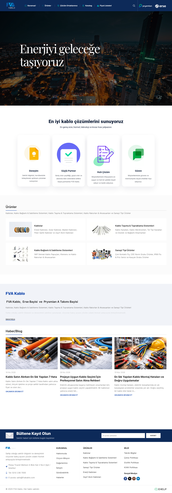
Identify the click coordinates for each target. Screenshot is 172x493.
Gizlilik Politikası (131, 462)
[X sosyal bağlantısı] (129, 478)
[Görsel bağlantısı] (14, 448)
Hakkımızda (61, 453)
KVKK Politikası (131, 467)
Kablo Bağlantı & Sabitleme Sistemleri (100, 458)
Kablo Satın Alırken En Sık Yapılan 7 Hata (31, 376)
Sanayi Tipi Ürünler (91, 467)
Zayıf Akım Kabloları (92, 477)
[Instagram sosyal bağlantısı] (134, 478)
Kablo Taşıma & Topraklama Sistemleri (100, 462)
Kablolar (86, 453)
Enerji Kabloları (89, 472)
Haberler (60, 477)
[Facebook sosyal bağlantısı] (125, 478)
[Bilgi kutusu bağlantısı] (45, 229)
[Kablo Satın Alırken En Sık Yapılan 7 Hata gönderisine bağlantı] (32, 353)
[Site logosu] (11, 5)
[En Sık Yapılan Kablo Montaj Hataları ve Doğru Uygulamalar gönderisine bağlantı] (140, 353)
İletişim (59, 468)
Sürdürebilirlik (62, 472)
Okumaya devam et (15, 391)
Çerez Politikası (131, 458)
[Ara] (134, 5)
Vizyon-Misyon (63, 458)
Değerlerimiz (62, 463)
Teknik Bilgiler (130, 453)
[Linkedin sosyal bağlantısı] (138, 478)
